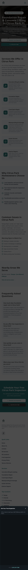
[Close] (25, 508)
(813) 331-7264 (15, 567)
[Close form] (14, 285)
